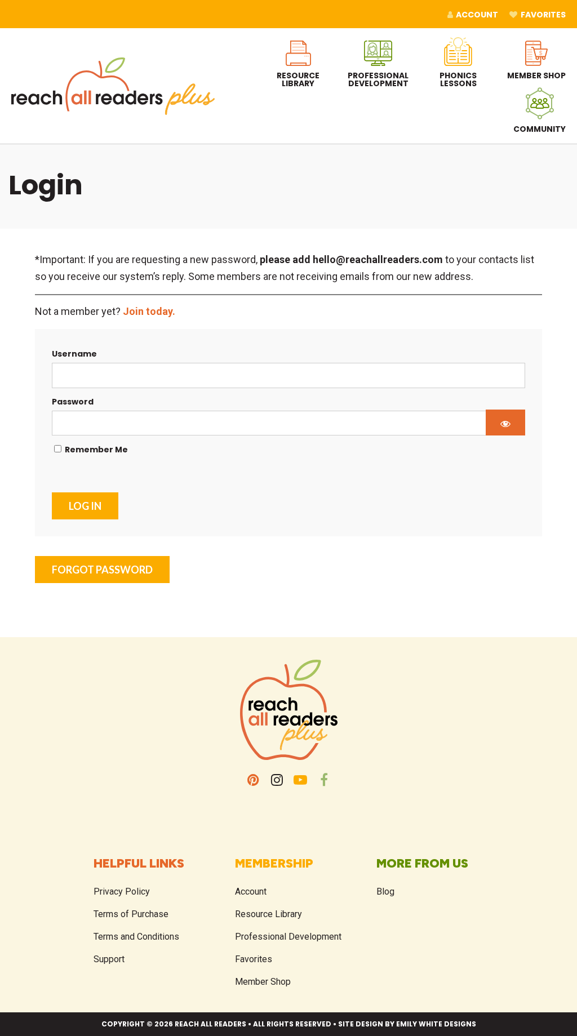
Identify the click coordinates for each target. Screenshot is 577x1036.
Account (251, 891)
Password (73, 401)
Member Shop (263, 981)
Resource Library (268, 914)
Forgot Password (102, 569)
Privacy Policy (122, 891)
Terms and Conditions (136, 936)
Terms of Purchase (131, 914)
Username (74, 353)
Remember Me (95, 449)
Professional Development (288, 936)
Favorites (253, 959)
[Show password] (505, 422)
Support (109, 959)
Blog (385, 891)
